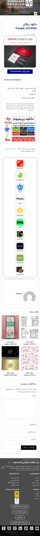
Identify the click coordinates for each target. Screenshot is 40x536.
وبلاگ (37, 496)
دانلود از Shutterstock (13, 483)
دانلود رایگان (30, 35)
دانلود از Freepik (15, 485)
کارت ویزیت (25, 35)
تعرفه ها (37, 480)
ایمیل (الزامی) (32, 432)
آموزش (37, 478)
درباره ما (37, 493)
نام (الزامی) (33, 424)
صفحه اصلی (9, 107)
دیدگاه (33, 396)
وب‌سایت (33, 439)
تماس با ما (36, 498)
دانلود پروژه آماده (15, 478)
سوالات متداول (35, 483)
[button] (35, 13)
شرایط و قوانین (35, 485)
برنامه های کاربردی (15, 480)
